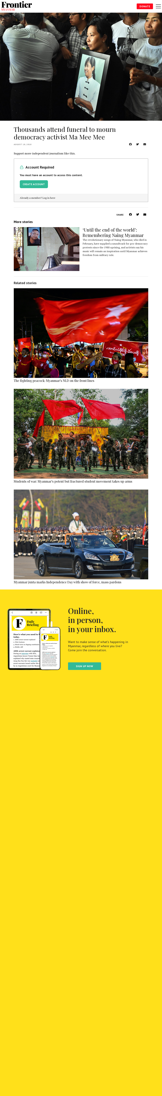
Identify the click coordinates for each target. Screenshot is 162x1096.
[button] (130, 144)
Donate (145, 6)
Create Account (34, 184)
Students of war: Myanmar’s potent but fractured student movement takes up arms (73, 481)
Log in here (48, 198)
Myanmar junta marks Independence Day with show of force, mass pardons (67, 582)
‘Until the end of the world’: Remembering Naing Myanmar (113, 232)
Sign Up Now (84, 666)
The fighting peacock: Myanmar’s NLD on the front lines (54, 380)
